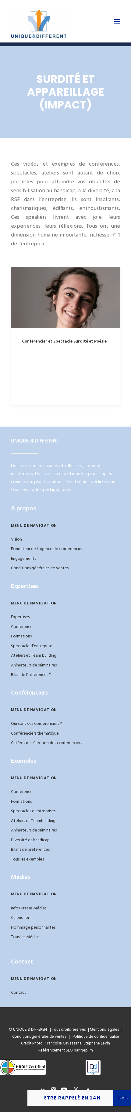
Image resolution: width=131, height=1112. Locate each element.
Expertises (20, 617)
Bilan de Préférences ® (31, 675)
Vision (16, 539)
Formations (21, 636)
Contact (18, 992)
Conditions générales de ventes (40, 568)
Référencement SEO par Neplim (65, 1050)
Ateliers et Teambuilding (33, 821)
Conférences (22, 627)
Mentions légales (104, 1029)
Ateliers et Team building (33, 655)
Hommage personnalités (33, 927)
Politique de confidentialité (94, 1036)
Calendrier (20, 918)
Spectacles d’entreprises (33, 811)
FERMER (122, 1098)
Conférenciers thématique (35, 733)
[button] (117, 21)
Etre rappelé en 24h (72, 1098)
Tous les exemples (27, 859)
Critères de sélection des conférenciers (46, 743)
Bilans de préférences (30, 849)
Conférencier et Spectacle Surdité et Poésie (64, 341)
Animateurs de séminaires (34, 665)
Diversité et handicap (30, 840)
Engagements (23, 559)
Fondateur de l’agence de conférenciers (47, 549)
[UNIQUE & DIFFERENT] (39, 21)
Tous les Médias (25, 937)
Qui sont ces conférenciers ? (36, 724)
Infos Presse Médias (28, 908)
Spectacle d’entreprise (31, 646)
